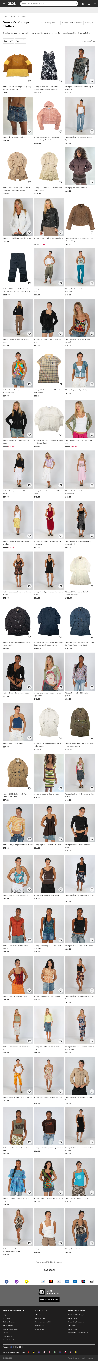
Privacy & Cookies (73, 1358)
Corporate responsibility (43, 1322)
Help (4, 1315)
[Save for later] (29, 81)
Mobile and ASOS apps (76, 1315)
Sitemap (5, 1333)
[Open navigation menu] (4, 3)
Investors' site (39, 1325)
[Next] (92, 23)
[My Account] (83, 3)
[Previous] (42, 23)
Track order (7, 1318)
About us (38, 1315)
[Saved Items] (89, 3)
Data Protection (8, 1336)
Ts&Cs (83, 1358)
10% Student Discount (10, 1329)
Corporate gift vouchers (76, 1322)
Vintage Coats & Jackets (72, 22)
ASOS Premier (8, 1325)
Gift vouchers (72, 1318)
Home (5, 16)
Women (14, 16)
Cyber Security (40, 1329)
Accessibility (91, 1358)
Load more (49, 1270)
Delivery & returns (9, 1322)
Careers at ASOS (41, 1318)
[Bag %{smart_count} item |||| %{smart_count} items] (95, 3)
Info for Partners (73, 1329)
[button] (28, 1352)
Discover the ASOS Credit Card (78, 1333)
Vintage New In (52, 22)
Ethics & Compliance (10, 1340)
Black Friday (72, 1325)
